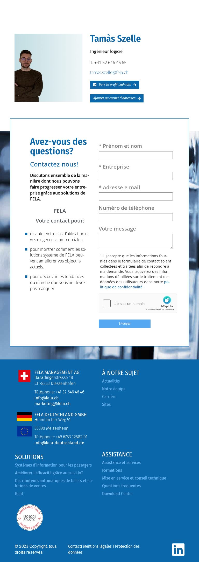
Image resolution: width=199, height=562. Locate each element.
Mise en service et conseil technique (134, 478)
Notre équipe (113, 389)
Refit (19, 493)
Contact (74, 546)
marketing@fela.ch (52, 403)
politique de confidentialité (135, 284)
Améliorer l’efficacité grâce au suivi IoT (49, 473)
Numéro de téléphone (126, 207)
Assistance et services (121, 462)
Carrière (109, 396)
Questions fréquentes (121, 486)
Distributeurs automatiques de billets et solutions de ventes (54, 483)
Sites (106, 404)
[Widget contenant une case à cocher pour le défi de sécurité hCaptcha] (138, 303)
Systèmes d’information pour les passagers (53, 465)
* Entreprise (114, 166)
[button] (114, 85)
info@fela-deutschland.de (59, 442)
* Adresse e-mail (119, 187)
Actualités (111, 381)
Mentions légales (97, 546)
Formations (112, 470)
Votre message (117, 228)
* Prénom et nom (120, 145)
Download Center (117, 493)
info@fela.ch (46, 398)
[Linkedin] (178, 550)
